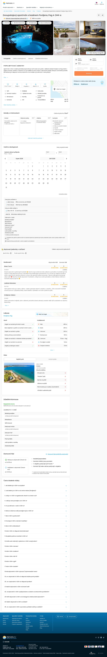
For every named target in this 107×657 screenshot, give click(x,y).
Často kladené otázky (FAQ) (49, 653)
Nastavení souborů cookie (68, 653)
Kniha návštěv (43, 620)
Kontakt (7, 641)
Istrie (27, 618)
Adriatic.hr (42, 618)
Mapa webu (59, 653)
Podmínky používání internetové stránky (24, 653)
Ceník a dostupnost (19, 58)
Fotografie (7, 58)
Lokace (30, 58)
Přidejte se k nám (44, 624)
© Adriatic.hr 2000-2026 (8, 653)
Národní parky (29, 626)
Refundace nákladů (17, 622)
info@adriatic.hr (20, 645)
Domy (4, 620)
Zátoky (27, 628)
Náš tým (42, 622)
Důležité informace (41, 58)
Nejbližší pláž (20, 359)
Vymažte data (63, 194)
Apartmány (5, 618)
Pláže (27, 630)
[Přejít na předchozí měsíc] (5, 158)
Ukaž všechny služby (9, 105)
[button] (27, 38)
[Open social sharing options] (102, 15)
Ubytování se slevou (17, 618)
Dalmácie (28, 622)
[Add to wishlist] (98, 15)
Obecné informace (44, 626)
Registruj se (84, 84)
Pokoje (4, 622)
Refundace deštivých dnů (18, 214)
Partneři (61, 616)
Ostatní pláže (52, 359)
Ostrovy (27, 624)
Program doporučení (17, 624)
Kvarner (27, 620)
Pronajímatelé (72, 616)
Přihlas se (76, 84)
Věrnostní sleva (15, 620)
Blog (41, 628)
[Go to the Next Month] (66, 158)
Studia (4, 624)
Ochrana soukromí (38, 653)
